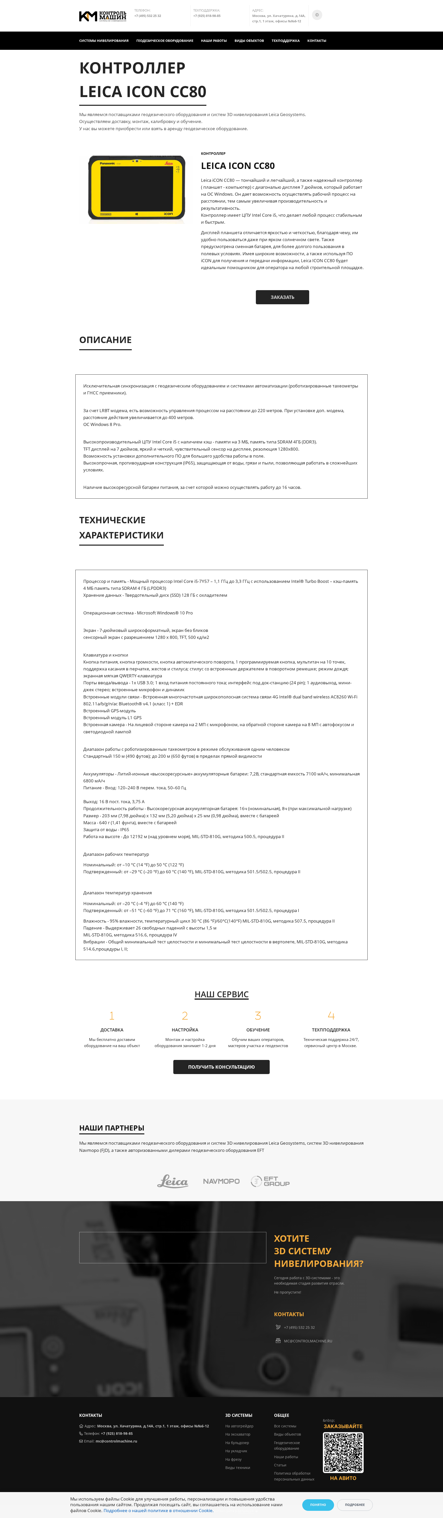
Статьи (280, 1465)
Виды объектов (287, 1434)
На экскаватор (237, 1434)
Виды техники (237, 1467)
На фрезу (233, 1459)
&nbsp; (329, 1420)
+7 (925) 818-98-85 (117, 1433)
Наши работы (286, 1456)
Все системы (285, 1426)
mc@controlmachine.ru (116, 1441)
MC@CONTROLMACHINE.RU (308, 1341)
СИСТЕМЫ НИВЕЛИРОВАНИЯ (104, 40)
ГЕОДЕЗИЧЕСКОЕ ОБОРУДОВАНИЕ (164, 40)
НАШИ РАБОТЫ (214, 40)
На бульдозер (237, 1442)
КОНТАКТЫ (316, 40)
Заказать (282, 297)
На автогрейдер (239, 1426)
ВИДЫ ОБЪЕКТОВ (249, 40)
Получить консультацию (221, 1067)
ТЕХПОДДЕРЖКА (286, 40)
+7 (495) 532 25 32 (299, 1327)
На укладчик (236, 1450)
